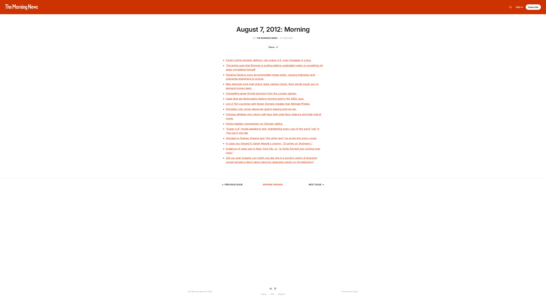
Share (271, 47)
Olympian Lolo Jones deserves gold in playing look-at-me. (261, 109)
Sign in (519, 7)
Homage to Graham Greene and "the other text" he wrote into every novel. (271, 138)
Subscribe (533, 7)
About (263, 294)
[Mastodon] (275, 289)
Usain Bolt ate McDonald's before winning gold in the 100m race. (265, 98)
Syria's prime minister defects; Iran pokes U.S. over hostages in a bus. (268, 60)
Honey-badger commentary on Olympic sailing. (254, 123)
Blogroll (281, 294)
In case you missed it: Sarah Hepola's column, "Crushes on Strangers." (269, 143)
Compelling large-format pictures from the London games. (261, 93)
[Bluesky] (271, 289)
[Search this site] (510, 7)
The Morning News (267, 38)
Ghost (355, 291)
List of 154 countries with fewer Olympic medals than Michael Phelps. (268, 103)
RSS (272, 294)
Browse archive (273, 184)
